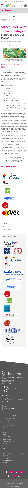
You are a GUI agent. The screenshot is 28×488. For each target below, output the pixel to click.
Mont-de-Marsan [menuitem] (19, 399)
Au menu (22, 1)
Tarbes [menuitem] (9, 402)
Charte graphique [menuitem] (7, 458)
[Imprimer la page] (14, 17)
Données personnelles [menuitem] (14, 486)
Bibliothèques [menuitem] (6, 448)
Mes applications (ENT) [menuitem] (10, 416)
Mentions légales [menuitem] (14, 481)
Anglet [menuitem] (5, 399)
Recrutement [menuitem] (6, 443)
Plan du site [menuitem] (6, 427)
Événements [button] (8, 10)
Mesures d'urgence (8, 406)
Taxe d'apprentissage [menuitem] (8, 441)
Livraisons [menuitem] (5, 455)
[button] (24, 10)
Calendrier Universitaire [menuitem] (9, 422)
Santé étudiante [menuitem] (7, 439)
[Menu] (22, 5)
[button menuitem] (25, 5)
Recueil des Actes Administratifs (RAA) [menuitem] (13, 453)
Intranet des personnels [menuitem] (10, 418)
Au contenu (7, 1)
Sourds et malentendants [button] (14, 389)
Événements (3, 19)
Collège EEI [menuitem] (6, 432)
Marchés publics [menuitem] (7, 451)
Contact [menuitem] (5, 462)
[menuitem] (14, 227)
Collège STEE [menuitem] (6, 437)
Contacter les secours (9, 408)
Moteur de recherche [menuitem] (8, 425)
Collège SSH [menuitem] (6, 434)
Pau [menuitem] (5, 402)
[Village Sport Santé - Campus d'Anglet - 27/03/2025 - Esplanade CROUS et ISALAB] (14, 52)
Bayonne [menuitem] (10, 399)
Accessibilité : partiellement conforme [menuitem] (14, 483)
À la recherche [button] (15, 1)
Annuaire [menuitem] (7, 420)
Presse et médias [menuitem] (7, 460)
